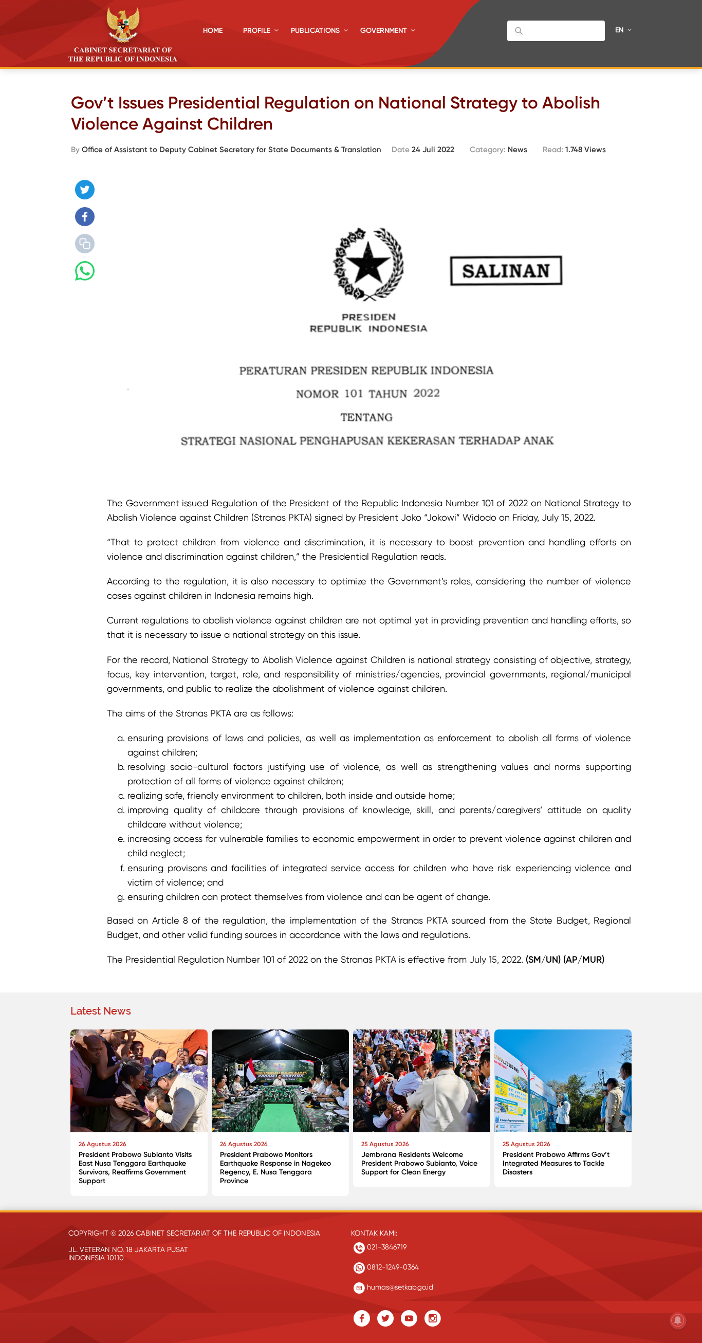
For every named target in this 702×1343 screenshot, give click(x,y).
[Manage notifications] (678, 1320)
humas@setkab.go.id (399, 1287)
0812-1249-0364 (392, 1267)
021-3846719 (386, 1247)
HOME (213, 30)
